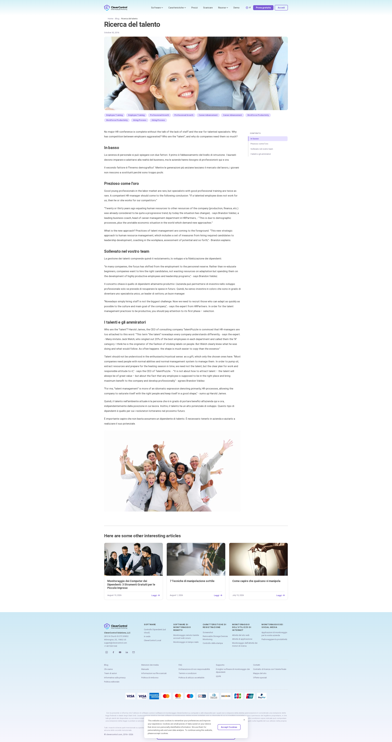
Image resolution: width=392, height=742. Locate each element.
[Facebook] (113, 652)
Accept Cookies (229, 727)
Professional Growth (159, 115)
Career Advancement (208, 115)
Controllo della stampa (213, 643)
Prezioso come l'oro (259, 144)
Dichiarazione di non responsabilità (194, 669)
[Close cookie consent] (244, 720)
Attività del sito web (240, 635)
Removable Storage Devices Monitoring (215, 637)
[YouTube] (120, 652)
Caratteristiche (176, 7)
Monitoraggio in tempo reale (185, 642)
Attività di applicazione (242, 639)
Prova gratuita (263, 7)
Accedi (281, 7)
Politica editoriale (111, 682)
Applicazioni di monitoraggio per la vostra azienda (274, 634)
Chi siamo (108, 669)
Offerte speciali (260, 677)
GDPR (218, 676)
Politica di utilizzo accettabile (191, 677)
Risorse (222, 7)
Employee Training (114, 115)
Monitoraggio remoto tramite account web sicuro (186, 636)
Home (110, 18)
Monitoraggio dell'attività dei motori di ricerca (244, 644)
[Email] (133, 652)
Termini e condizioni (187, 673)
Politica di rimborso (149, 677)
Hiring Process (139, 120)
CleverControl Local (152, 640)
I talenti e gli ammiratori (261, 154)
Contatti (256, 665)
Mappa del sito (259, 673)
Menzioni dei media (150, 665)
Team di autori (110, 673)
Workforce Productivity (258, 115)
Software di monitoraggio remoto (182, 627)
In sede (147, 636)
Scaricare (208, 7)
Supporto (220, 665)
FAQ (180, 665)
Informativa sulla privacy (114, 677)
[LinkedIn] (126, 652)
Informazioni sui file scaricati (154, 673)
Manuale (145, 669)
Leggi (154, 595)
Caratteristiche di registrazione (214, 625)
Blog (117, 18)
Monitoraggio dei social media (272, 625)
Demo (236, 7)
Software (156, 7)
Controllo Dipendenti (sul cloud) (155, 631)
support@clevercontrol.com (115, 643)
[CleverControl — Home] (115, 8)
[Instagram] (106, 652)
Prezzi (194, 7)
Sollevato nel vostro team (262, 149)
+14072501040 (110, 646)
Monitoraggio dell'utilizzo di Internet (241, 627)
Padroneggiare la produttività (274, 639)
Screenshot (208, 632)
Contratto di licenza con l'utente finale (269, 669)
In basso (255, 139)
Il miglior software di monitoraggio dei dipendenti (233, 670)
